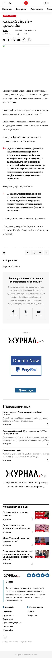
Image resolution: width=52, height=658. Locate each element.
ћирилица (7, 266)
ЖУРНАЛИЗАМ (9, 16)
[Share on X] (13, 39)
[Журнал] (26, 3)
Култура (40, 513)
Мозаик (39, 515)
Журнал (5, 30)
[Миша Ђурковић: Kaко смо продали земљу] (42, 541)
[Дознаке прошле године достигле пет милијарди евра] (42, 528)
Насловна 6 (41, 518)
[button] (5, 3)
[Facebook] (13, 313)
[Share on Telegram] (40, 252)
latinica (17, 266)
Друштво (40, 544)
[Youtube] (38, 313)
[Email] (19, 39)
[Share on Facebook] (8, 39)
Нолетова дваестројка (12, 450)
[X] (26, 313)
